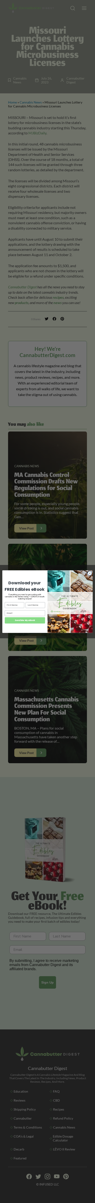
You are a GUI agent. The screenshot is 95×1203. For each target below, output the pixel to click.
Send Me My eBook (25, 620)
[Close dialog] (90, 573)
